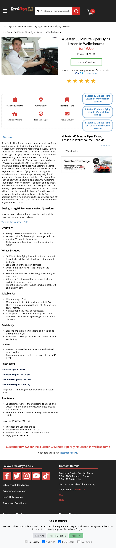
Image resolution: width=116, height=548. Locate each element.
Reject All (39, 536)
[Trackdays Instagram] (26, 479)
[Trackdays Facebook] (7, 479)
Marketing (86, 541)
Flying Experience (43, 26)
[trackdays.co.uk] (22, 11)
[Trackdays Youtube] (36, 479)
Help (61, 500)
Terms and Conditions (14, 503)
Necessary (34, 541)
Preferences (68, 541)
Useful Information (13, 497)
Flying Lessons (62, 26)
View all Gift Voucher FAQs (15, 221)
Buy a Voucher (86, 62)
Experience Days (23, 26)
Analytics (50, 541)
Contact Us (79, 489)
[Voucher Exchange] (86, 164)
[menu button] (5, 11)
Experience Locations (14, 491)
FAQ (61, 494)
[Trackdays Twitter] (16, 479)
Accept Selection (58, 536)
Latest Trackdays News (16, 485)
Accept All (76, 536)
